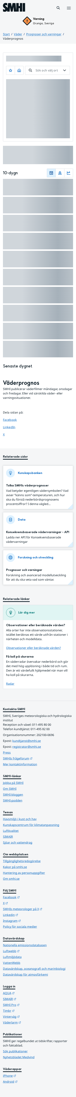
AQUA (27, 993)
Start (6, 34)
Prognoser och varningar (43, 34)
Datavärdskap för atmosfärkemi (25, 974)
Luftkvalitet (11, 831)
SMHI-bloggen (13, 795)
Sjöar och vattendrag (17, 842)
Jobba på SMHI (13, 783)
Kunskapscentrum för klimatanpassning (31, 825)
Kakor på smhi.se (15, 867)
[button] (58, 7)
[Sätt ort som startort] (19, 70)
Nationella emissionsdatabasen (25, 945)
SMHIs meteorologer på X (38, 909)
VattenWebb (11, 963)
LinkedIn (12, 427)
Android (28, 1081)
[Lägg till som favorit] (10, 70)
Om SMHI (9, 789)
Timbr (27, 1010)
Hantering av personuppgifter (24, 873)
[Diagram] (68, 173)
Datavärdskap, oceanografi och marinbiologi (34, 969)
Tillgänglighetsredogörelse (22, 861)
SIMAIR (8, 837)
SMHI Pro (29, 1005)
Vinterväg (29, 1016)
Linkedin (28, 915)
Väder (18, 34)
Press (7, 752)
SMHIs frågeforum (36, 758)
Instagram (30, 921)
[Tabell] (51, 173)
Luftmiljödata (12, 957)
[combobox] (47, 70)
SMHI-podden (12, 800)
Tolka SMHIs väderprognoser (27, 485)
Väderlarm (30, 1022)
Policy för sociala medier (20, 927)
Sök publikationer (15, 1051)
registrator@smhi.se (26, 747)
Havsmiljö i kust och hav (20, 819)
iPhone (27, 1075)
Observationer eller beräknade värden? (33, 648)
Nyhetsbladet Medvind (18, 1057)
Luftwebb (29, 951)
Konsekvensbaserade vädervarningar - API (37, 532)
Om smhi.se (11, 879)
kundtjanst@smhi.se (26, 741)
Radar (10, 684)
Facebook (12, 420)
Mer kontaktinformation (20, 764)
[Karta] (60, 173)
